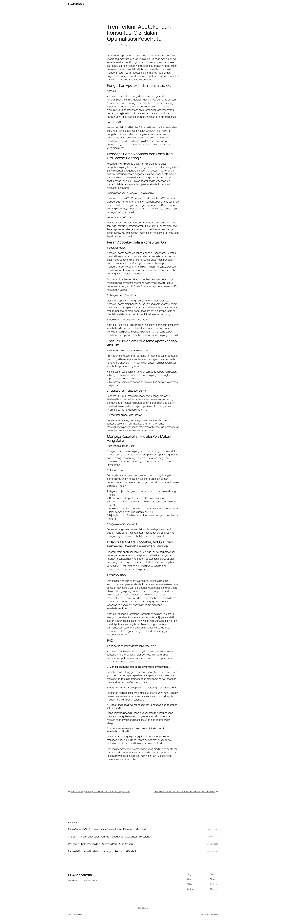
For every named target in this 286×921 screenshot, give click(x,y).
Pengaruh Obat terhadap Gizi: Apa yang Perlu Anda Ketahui (100, 844)
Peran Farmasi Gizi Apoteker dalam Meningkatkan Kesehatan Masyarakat (108, 829)
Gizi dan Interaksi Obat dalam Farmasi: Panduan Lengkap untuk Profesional (109, 836)
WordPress (214, 914)
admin (116, 45)
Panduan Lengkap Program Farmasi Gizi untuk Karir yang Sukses (100, 791)
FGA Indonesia (76, 4)
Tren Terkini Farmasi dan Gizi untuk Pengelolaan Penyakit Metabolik (184, 791)
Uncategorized (126, 45)
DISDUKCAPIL (143, 908)
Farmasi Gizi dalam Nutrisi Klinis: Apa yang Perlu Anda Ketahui (102, 851)
